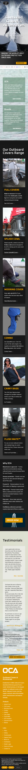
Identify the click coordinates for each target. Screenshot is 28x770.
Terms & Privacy (8, 746)
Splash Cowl (7, 704)
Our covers (17, 99)
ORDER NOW (13, 520)
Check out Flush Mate (10, 452)
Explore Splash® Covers (11, 252)
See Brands (17, 128)
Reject (11, 767)
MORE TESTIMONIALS (16, 657)
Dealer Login (7, 744)
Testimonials (7, 735)
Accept (4, 767)
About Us (6, 739)
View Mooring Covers (10, 301)
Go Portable (7, 402)
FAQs (5, 730)
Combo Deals (8, 351)
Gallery (6, 733)
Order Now (20, 63)
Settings (18, 767)
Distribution (7, 742)
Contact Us (7, 748)
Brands (6, 722)
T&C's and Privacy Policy (7, 761)
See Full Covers (8, 203)
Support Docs (8, 737)
